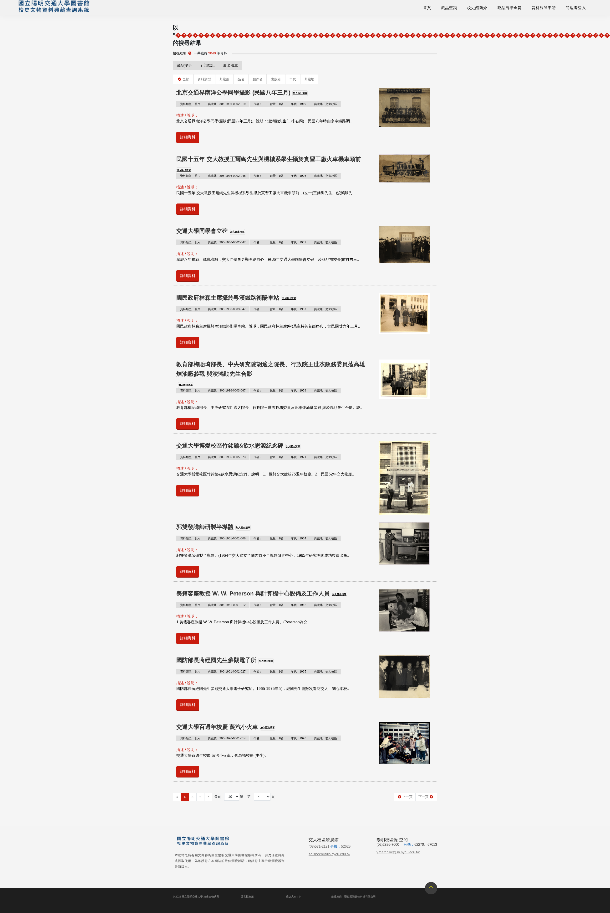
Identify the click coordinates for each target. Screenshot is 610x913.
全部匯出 (207, 65)
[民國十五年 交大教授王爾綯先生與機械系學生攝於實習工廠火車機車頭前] (404, 168)
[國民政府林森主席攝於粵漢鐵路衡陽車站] (404, 313)
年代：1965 (298, 671)
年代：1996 (298, 738)
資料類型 (204, 79)
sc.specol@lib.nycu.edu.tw (329, 854)
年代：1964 (298, 538)
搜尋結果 (179, 53)
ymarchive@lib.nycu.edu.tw (398, 852)
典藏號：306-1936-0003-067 (227, 390)
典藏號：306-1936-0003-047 (227, 309)
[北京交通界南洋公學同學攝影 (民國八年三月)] (404, 107)
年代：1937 (298, 309)
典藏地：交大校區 (325, 104)
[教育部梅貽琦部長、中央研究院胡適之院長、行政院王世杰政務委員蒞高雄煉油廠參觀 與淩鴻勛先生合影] (404, 379)
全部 (186, 79)
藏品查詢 (449, 7)
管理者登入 (576, 7)
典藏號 (224, 79)
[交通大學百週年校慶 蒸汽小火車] (404, 743)
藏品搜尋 (184, 65)
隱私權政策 (247, 896)
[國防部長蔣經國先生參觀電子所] (404, 676)
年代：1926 (298, 175)
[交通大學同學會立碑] (404, 244)
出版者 (276, 79)
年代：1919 (298, 104)
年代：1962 (298, 605)
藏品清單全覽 (509, 7)
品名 (241, 79)
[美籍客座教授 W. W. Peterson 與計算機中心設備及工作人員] (404, 610)
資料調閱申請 (544, 7)
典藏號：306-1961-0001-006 (227, 538)
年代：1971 (298, 457)
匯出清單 (230, 65)
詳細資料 (187, 137)
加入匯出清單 (300, 93)
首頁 (427, 7)
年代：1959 (298, 390)
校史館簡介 (477, 7)
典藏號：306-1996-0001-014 (227, 738)
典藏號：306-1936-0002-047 (227, 242)
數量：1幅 (276, 104)
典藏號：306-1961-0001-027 (227, 671)
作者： (258, 104)
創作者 (258, 79)
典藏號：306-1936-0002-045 (227, 175)
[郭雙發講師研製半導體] (404, 543)
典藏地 (309, 79)
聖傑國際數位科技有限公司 (360, 896)
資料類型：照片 (190, 104)
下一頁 (423, 797)
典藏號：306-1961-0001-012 (227, 605)
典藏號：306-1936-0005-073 (227, 457)
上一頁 (407, 797)
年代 (292, 79)
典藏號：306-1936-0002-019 (227, 104)
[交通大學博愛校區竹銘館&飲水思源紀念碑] (404, 478)
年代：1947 (298, 242)
